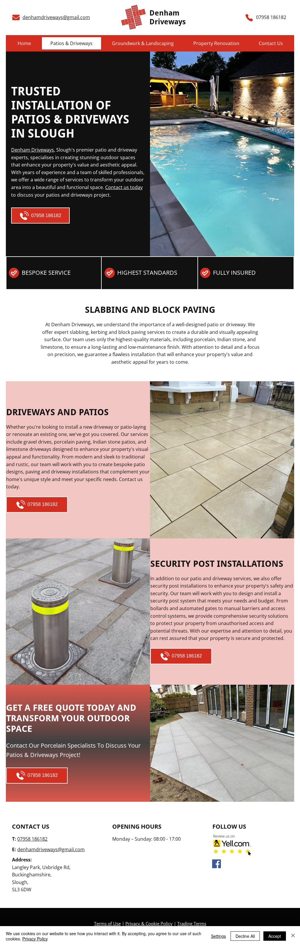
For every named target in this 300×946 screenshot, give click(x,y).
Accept (274, 936)
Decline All (245, 936)
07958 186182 (32, 839)
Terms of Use (107, 923)
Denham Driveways (167, 17)
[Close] (292, 936)
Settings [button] (218, 936)
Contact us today (124, 187)
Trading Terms (191, 923)
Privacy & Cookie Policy (149, 923)
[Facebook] (216, 863)
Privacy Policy (35, 939)
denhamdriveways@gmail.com (56, 17)
